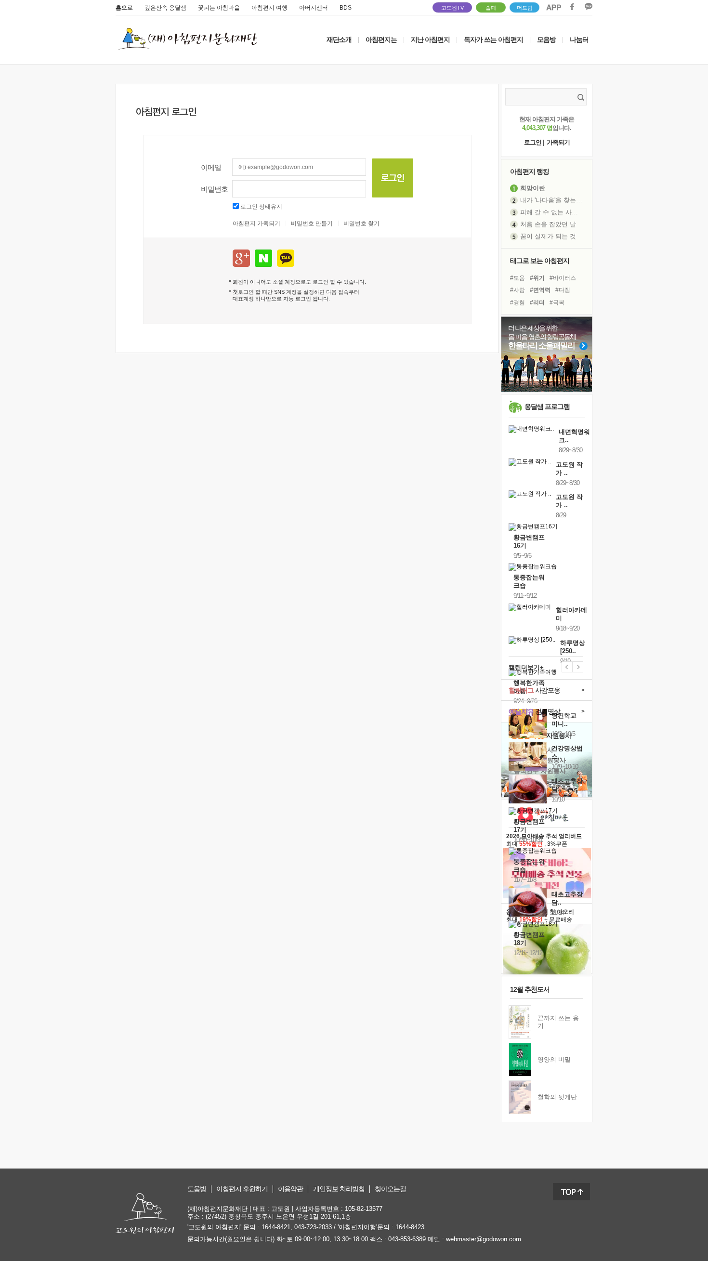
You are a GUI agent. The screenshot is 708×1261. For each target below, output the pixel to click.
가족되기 (558, 142)
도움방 (196, 1189)
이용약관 (290, 1189)
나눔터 (579, 39)
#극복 (557, 302)
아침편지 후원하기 (242, 1189)
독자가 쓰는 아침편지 (493, 39)
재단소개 (339, 39)
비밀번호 (214, 189)
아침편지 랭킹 (529, 171)
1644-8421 (276, 1227)
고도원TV (452, 8)
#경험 (517, 302)
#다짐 (562, 290)
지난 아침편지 (430, 39)
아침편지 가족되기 (256, 223)
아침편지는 (381, 39)
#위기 (537, 278)
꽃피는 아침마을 (219, 7)
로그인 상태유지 (261, 206)
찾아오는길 (390, 1189)
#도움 (517, 278)
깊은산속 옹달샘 (165, 7)
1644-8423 (409, 1227)
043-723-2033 (313, 1227)
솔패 (490, 8)
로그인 (532, 142)
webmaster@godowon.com (483, 1239)
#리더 (537, 302)
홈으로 (124, 7)
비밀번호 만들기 (312, 223)
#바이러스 (563, 278)
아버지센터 (313, 7)
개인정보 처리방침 (339, 1189)
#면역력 (540, 290)
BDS (346, 7)
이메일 (211, 167)
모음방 (546, 39)
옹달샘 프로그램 (547, 406)
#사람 (517, 290)
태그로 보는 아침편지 (539, 260)
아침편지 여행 (269, 7)
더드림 (525, 8)
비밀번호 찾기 (361, 223)
